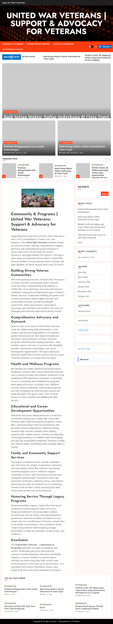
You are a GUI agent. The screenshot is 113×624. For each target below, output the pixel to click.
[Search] (95, 47)
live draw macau (84, 349)
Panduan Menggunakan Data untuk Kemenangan (20, 590)
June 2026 (82, 272)
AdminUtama (10, 153)
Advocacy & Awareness (63, 44)
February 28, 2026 (83, 596)
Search (83, 187)
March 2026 (83, 277)
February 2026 (84, 282)
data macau (84, 359)
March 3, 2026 (78, 153)
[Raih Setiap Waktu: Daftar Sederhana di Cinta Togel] (56, 93)
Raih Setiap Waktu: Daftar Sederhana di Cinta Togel (56, 117)
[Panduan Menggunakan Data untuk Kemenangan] (28, 138)
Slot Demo (82, 339)
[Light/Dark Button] (91, 47)
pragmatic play (83, 330)
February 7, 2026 (99, 176)
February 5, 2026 (48, 610)
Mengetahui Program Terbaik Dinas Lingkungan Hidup (89, 607)
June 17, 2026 (22, 153)
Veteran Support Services (38, 44)
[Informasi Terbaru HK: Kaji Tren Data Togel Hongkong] (83, 170)
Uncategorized (10, 112)
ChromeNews (63, 621)
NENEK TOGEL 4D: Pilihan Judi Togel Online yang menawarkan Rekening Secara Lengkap (63, 174)
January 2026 (83, 286)
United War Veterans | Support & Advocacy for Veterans (56, 23)
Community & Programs (12, 44)
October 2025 (83, 296)
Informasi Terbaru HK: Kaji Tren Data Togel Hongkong (100, 171)
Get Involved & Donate (12, 49)
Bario (80, 242)
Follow (106, 47)
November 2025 (84, 291)
